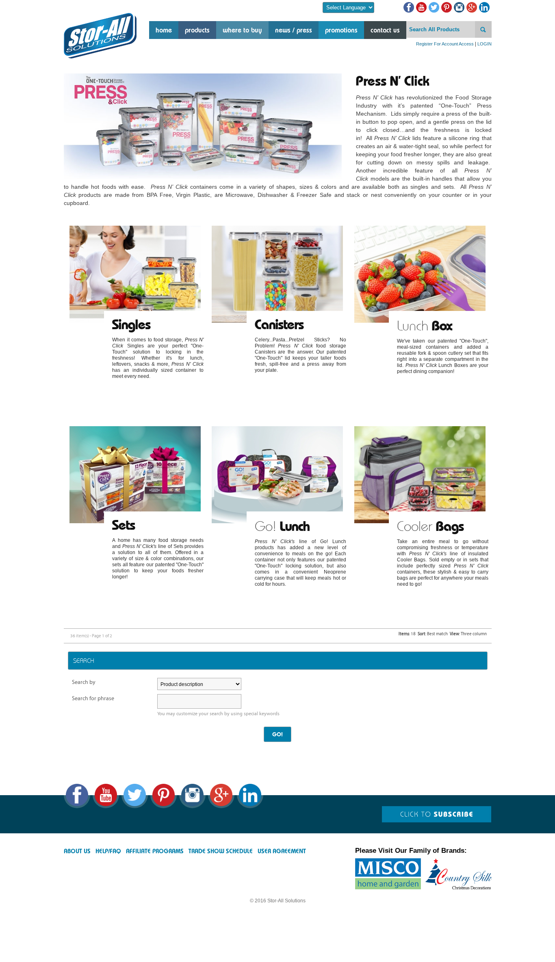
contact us (385, 30)
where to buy (242, 30)
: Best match (433, 633)
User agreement (282, 851)
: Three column (468, 633)
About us (77, 851)
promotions (341, 30)
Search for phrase (93, 698)
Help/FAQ (108, 851)
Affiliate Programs (155, 851)
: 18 (407, 633)
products (197, 30)
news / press (293, 30)
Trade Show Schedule (221, 851)
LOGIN (484, 43)
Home (164, 30)
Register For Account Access (445, 43)
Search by (83, 682)
